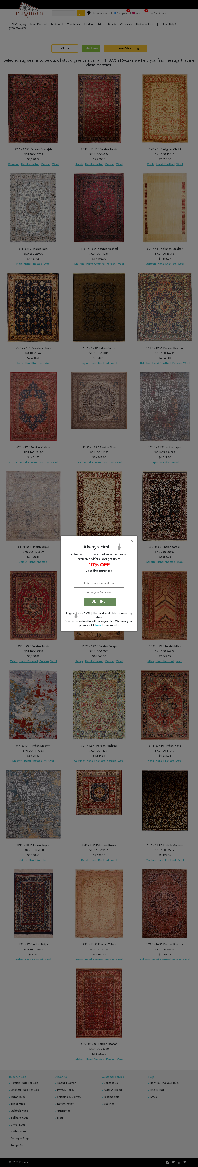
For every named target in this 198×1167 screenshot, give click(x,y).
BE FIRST (99, 602)
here (98, 625)
